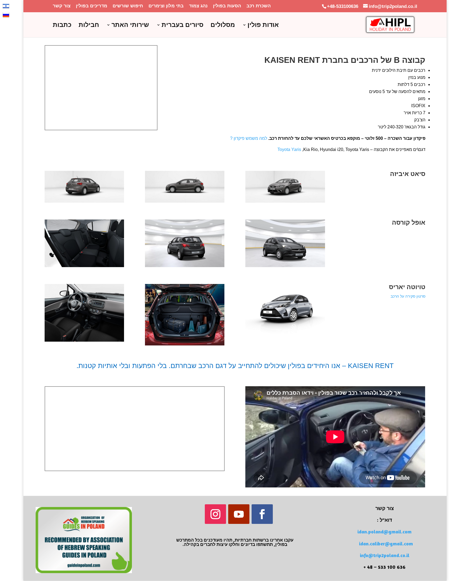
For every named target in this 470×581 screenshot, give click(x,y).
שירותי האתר (130, 25)
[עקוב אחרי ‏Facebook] (262, 514)
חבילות (89, 25)
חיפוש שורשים (128, 6)
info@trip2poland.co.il (384, 555)
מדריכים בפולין (91, 6)
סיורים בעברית (182, 25)
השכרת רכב (258, 6)
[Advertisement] (101, 94)
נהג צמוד (198, 6)
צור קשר (61, 6)
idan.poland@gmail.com (384, 531)
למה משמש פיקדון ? (248, 138)
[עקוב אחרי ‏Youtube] (238, 514)
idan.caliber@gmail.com (386, 543)
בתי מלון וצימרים (166, 6)
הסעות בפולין (227, 6)
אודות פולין (263, 25)
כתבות (62, 25)
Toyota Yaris (289, 149)
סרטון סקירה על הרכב (408, 296)
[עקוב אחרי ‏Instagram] (215, 514)
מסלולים (223, 25)
